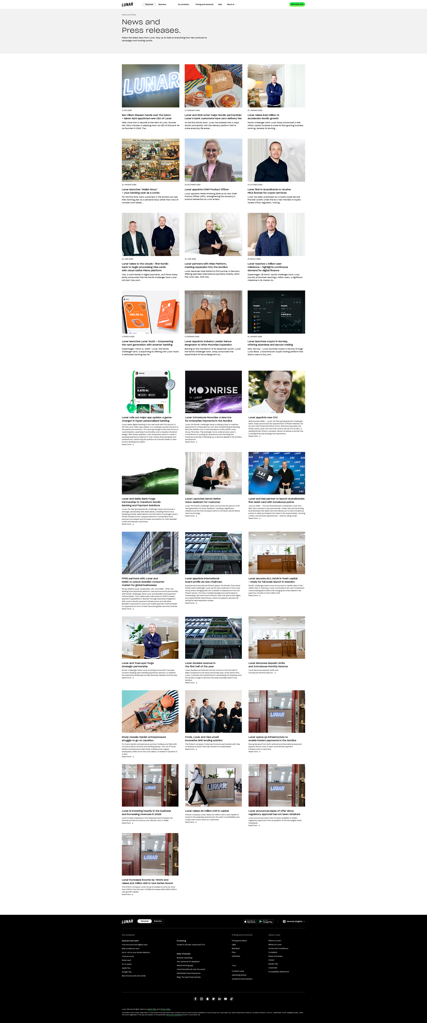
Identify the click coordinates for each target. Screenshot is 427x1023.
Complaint (272, 952)
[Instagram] (201, 1000)
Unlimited (236, 956)
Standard (236, 948)
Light (234, 945)
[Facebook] (195, 1000)
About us (230, 4)
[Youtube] (225, 1000)
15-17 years (127, 964)
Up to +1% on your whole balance (136, 952)
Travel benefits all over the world (191, 969)
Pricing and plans (239, 941)
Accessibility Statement (278, 972)
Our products (183, 4)
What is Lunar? (274, 941)
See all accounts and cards (134, 976)
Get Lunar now (297, 4)
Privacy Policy (165, 1009)
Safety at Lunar (275, 945)
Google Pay (127, 972)
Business (162, 4)
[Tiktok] (231, 1000)
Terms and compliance (278, 948)
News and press (275, 956)
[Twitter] (213, 1000)
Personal (149, 4)
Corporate (272, 968)
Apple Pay (126, 968)
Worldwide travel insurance (188, 973)
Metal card (126, 960)
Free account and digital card (134, 945)
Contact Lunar (238, 971)
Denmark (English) (292, 921)
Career (271, 960)
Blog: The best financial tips (189, 977)
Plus (234, 952)
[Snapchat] (207, 1000)
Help (220, 4)
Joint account (128, 956)
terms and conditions (174, 1015)
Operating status (239, 975)
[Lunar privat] (127, 4)
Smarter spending (184, 958)
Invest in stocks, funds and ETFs (191, 945)
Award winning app (185, 966)
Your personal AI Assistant (188, 962)
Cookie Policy (152, 1009)
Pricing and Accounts (205, 4)
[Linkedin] (219, 1000)
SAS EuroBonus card (130, 949)
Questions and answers (242, 979)
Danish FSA (273, 964)
